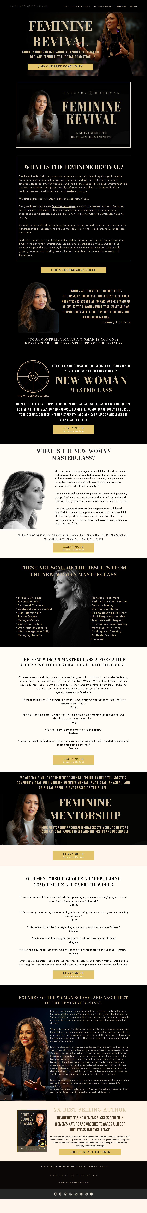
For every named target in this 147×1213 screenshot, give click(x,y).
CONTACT (61, 1182)
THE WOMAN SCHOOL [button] (102, 6)
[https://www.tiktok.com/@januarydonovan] (66, 1194)
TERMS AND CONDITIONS (72, 1182)
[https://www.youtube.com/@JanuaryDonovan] (91, 1194)
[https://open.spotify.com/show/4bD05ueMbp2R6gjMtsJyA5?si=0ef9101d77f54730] (81, 1194)
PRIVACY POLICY (84, 1182)
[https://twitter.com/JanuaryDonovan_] (76, 1194)
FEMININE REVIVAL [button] (80, 6)
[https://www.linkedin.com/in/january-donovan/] (70, 1194)
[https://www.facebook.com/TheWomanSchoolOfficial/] (60, 1194)
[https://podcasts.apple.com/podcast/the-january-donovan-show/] (86, 1194)
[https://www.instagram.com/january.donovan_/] (55, 1194)
